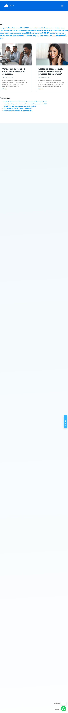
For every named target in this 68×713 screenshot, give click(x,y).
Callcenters (31, 28)
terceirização (44, 36)
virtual (59, 36)
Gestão (38, 30)
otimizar (18, 33)
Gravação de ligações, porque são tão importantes (18, 110)
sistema (37, 33)
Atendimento (12, 28)
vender (54, 36)
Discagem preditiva (25, 30)
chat (56, 28)
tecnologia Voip (60, 33)
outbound (24, 33)
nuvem (7, 33)
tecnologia (52, 33)
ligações (64, 30)
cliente (59, 28)
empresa (33, 30)
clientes (63, 28)
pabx (28, 32)
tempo (38, 35)
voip (64, 35)
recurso (32, 33)
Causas (53, 28)
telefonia (20, 36)
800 (6, 28)
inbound (59, 30)
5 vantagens (2, 28)
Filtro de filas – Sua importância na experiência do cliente (20, 106)
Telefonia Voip (30, 36)
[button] (62, 5)
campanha (48, 28)
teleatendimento (5, 36)
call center (24, 28)
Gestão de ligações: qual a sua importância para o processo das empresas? (50, 71)
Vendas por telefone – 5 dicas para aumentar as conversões (13, 71)
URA (51, 36)
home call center (45, 30)
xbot (1, 38)
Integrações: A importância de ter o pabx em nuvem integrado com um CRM (25, 104)
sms (41, 33)
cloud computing (5, 30)
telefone (14, 36)
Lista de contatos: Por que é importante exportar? (18, 108)
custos (19, 30)
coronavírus (13, 30)
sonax (45, 32)
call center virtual (39, 28)
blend (18, 28)
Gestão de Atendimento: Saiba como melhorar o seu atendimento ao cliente (25, 101)
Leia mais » (4, 89)
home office (54, 30)
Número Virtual (12, 33)
